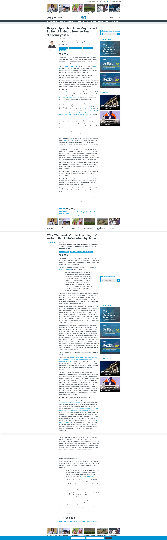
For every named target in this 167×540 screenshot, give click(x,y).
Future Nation (54, 23)
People (106, 21)
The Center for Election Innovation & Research (82, 512)
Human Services (79, 23)
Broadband (65, 23)
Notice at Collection (91, 1)
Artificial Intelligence (52, 21)
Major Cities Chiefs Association (75, 103)
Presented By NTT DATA (106, 108)
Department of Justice (82, 131)
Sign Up (109, 538)
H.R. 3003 (64, 140)
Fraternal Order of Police (86, 109)
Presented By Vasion (105, 124)
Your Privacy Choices (101, 1)
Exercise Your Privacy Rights (115, 1)
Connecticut (89, 476)
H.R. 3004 (72, 140)
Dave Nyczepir (51, 49)
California (81, 476)
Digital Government (71, 21)
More (117, 21)
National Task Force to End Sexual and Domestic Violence (80, 113)
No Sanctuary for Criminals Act (69, 66)
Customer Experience (91, 21)
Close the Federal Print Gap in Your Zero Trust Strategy (109, 122)
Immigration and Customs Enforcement (69, 98)
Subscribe (59, 17)
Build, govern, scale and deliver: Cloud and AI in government (110, 105)
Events (113, 21)
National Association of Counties (83, 115)
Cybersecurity (62, 21)
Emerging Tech (81, 21)
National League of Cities (65, 115)
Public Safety (101, 21)
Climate (60, 23)
